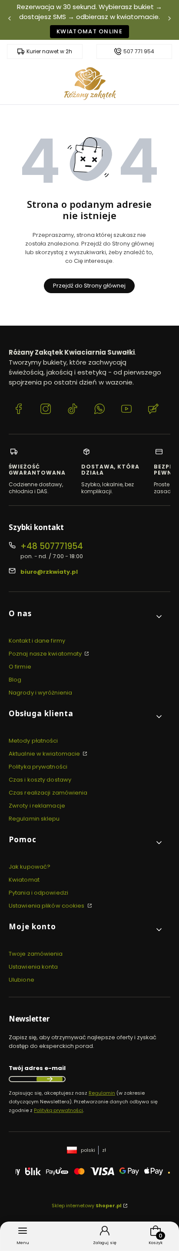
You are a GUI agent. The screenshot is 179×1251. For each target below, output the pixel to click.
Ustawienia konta (33, 967)
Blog (15, 680)
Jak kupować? (29, 867)
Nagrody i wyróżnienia (40, 693)
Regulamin (102, 1092)
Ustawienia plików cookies (47, 906)
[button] (86, 617)
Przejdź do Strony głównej (89, 285)
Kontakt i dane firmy (37, 641)
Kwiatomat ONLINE (89, 31)
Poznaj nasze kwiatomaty (46, 654)
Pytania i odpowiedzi (38, 893)
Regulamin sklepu (34, 819)
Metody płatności (33, 741)
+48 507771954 (51, 546)
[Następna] (169, 20)
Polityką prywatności (58, 1110)
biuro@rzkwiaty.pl (49, 572)
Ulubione (21, 980)
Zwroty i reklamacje (37, 806)
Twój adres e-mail (37, 1068)
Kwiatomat (24, 880)
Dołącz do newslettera (49, 1079)
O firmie (20, 667)
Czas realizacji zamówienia (48, 793)
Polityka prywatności (38, 767)
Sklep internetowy (87, 1205)
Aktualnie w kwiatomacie (45, 754)
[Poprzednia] (9, 20)
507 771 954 (138, 51)
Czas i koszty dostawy (40, 780)
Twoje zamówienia (36, 954)
